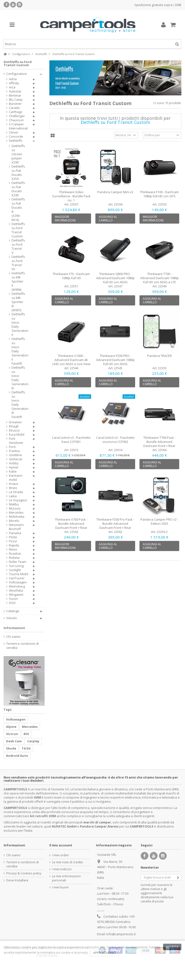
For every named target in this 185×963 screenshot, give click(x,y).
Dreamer (15, 422)
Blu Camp (16, 100)
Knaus (13, 484)
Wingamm (16, 595)
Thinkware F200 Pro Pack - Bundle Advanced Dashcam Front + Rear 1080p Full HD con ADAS (115, 525)
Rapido (14, 545)
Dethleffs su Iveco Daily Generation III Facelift (17, 404)
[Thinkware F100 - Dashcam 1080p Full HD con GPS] (159, 167)
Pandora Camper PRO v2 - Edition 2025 (159, 521)
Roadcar (15, 554)
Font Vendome (16, 441)
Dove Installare (17, 880)
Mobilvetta (16, 517)
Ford (12, 447)
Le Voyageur (18, 500)
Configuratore (16, 74)
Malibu (14, 504)
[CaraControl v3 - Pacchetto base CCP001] (71, 413)
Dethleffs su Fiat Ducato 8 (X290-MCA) (17, 209)
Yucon (13, 599)
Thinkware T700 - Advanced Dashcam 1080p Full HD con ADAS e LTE (159, 278)
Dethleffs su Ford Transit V (17, 246)
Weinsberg (17, 586)
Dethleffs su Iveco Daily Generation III (17, 378)
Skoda (11, 748)
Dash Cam (14, 741)
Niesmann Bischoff (16, 527)
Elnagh (14, 426)
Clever (13, 132)
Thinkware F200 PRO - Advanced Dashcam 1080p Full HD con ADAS (115, 360)
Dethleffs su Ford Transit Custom (17, 230)
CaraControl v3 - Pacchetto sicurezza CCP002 (115, 439)
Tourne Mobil (18, 574)
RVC (26, 734)
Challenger (17, 116)
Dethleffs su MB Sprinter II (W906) (17, 281)
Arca (12, 87)
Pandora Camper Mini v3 (115, 192)
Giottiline (15, 455)
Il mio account (60, 845)
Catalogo (12, 611)
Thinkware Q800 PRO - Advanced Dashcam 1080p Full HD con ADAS (115, 278)
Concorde (16, 137)
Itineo (13, 488)
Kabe (13, 471)
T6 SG (26, 748)
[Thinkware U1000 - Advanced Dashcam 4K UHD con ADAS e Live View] (71, 331)
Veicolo (11, 618)
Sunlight (15, 570)
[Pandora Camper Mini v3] (115, 167)
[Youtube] (13, 4)
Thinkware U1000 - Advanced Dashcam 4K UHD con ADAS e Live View (71, 360)
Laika (13, 496)
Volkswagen (18, 582)
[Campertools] (87, 25)
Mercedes (16, 512)
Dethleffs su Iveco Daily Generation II (17, 324)
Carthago (15, 112)
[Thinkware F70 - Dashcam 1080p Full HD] (71, 249)
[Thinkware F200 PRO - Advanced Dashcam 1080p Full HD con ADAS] (115, 331)
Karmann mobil (15, 478)
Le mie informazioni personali (66, 878)
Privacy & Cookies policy (23, 873)
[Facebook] (6, 4)
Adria (13, 79)
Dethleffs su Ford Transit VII (17, 263)
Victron (12, 734)
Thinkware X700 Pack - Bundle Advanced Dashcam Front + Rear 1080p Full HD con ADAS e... (71, 525)
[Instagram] (19, 4)
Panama (15, 533)
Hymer (14, 467)
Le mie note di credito (67, 862)
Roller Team (17, 562)
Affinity (14, 83)
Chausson (16, 120)
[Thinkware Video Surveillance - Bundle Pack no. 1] (71, 167)
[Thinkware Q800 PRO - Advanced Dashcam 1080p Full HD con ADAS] (115, 249)
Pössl (13, 541)
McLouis (15, 508)
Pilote (13, 537)
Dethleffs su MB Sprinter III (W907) (17, 302)
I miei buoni (60, 887)
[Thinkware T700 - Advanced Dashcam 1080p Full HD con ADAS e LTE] (159, 249)
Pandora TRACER (159, 356)
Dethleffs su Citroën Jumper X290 (17, 154)
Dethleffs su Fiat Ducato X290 (17, 189)
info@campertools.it (121, 934)
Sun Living (16, 566)
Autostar (15, 91)
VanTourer (17, 578)
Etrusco (14, 430)
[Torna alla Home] (5, 54)
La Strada (16, 492)
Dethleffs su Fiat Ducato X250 (17, 172)
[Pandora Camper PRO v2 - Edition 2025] (159, 495)
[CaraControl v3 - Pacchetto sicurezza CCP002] (115, 413)
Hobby (14, 463)
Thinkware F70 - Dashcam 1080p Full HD (71, 276)
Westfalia (16, 590)
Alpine (11, 726)
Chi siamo (13, 637)
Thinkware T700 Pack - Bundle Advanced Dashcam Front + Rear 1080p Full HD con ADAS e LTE (159, 445)
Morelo (14, 521)
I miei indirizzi (62, 869)
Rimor (13, 549)
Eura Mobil (16, 434)
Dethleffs (15, 141)
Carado (14, 108)
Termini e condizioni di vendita (22, 646)
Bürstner (15, 104)
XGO (12, 603)
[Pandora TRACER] (159, 331)
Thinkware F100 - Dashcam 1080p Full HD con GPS (159, 194)
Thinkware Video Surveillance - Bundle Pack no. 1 (71, 196)
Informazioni (14, 628)
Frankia (14, 451)
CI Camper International (18, 126)
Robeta (14, 558)
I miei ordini (60, 855)
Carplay (33, 741)
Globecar (15, 459)
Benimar (15, 95)
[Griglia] (53, 136)
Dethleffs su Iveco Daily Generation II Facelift (17, 351)
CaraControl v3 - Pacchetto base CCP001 (71, 439)
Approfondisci (104, 953)
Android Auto (17, 755)
